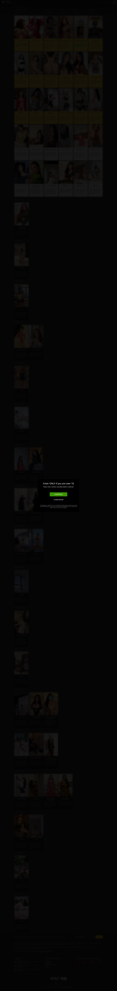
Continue (58, 494)
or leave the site (58, 499)
